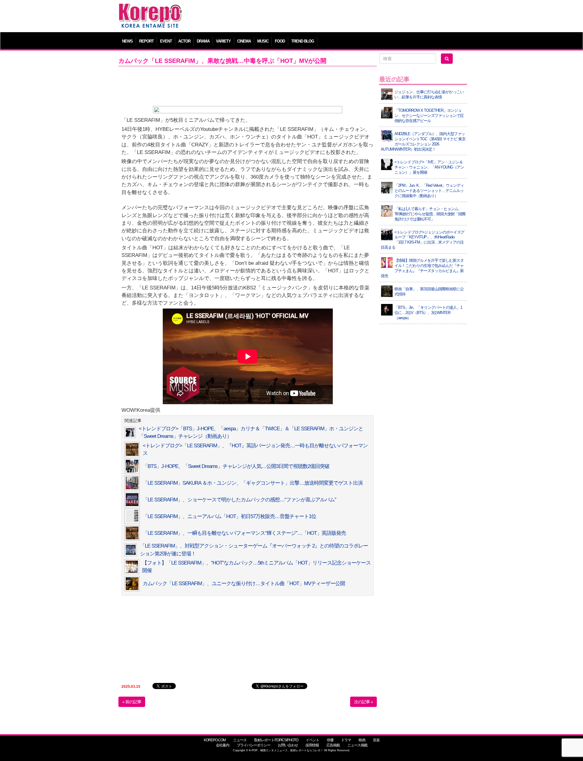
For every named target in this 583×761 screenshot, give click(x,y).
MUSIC (262, 41)
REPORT (146, 41)
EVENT (166, 41)
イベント (312, 740)
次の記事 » (363, 701)
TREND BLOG (302, 41)
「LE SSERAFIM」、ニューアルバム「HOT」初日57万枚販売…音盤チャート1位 (229, 516)
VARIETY (223, 41)
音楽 (376, 740)
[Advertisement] (335, 16)
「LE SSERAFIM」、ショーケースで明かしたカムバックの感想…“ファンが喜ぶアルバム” (239, 500)
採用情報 (312, 745)
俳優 (330, 740)
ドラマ (346, 740)
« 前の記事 (131, 701)
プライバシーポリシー (253, 745)
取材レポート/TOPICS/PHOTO (276, 740)
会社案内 (222, 745)
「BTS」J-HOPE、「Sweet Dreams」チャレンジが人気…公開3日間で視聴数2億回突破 (236, 466)
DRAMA (203, 41)
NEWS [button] (127, 41)
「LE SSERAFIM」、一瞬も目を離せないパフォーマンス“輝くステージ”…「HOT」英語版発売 (244, 533)
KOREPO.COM (215, 740)
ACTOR (184, 41)
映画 (362, 740)
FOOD (280, 41)
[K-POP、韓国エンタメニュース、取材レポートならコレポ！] (150, 9)
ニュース (240, 740)
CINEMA (244, 41)
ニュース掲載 (357, 745)
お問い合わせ (288, 745)
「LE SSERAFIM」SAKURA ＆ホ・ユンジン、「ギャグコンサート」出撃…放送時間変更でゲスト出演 (253, 483)
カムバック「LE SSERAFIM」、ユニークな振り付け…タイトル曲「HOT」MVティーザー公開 (244, 583)
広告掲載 (333, 745)
